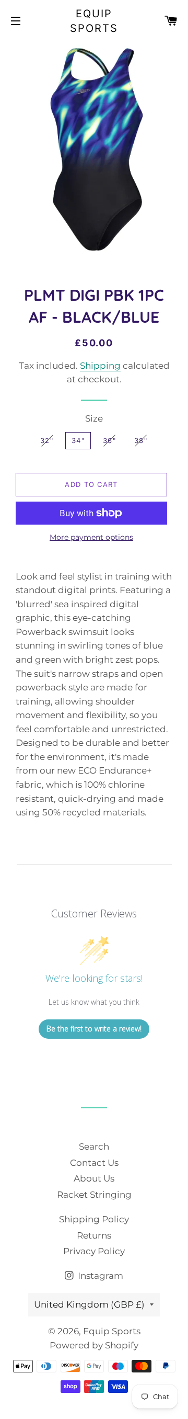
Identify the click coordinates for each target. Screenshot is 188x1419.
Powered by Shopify (94, 1345)
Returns (94, 1235)
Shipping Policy (94, 1219)
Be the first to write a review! (94, 1029)
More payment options (91, 537)
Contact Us (94, 1162)
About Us (94, 1178)
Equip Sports (94, 21)
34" (78, 440)
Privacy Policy (94, 1251)
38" (140, 440)
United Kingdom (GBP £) (89, 1304)
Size (94, 418)
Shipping (100, 365)
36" (109, 440)
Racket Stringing (94, 1194)
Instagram (99, 1275)
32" (46, 440)
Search (94, 1146)
